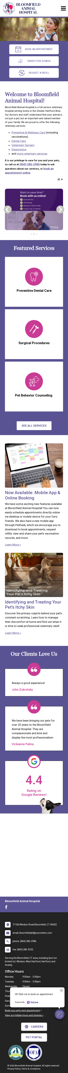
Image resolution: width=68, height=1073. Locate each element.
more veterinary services (32, 153)
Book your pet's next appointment (22, 1010)
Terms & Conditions (31, 1069)
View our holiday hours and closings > (24, 1015)
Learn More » (13, 544)
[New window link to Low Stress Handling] (16, 1052)
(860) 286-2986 (29, 164)
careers (37, 1026)
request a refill (39, 72)
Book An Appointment (39, 49)
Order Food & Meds (39, 61)
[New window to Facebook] (7, 908)
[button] (60, 1014)
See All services (34, 425)
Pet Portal (34, 1037)
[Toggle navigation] (63, 8)
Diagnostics (19, 149)
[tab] (31, 234)
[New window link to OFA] (35, 1052)
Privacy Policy (13, 1069)
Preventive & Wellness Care (28, 132)
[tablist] (34, 234)
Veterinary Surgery (23, 145)
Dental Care (19, 141)
